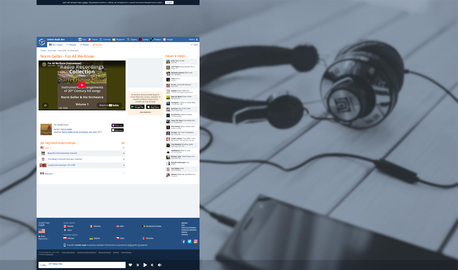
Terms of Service (121, 111)
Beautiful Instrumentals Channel (62, 153)
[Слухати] (168, 61)
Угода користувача (68, 252)
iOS (139, 245)
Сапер (145, 39)
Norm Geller (66, 129)
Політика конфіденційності (86, 252)
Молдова (149, 238)
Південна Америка (189, 230)
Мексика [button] (49, 173)
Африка (184, 223)
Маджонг (120, 39)
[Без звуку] (160, 265)
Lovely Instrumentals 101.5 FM (61, 165)
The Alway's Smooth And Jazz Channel (65, 159)
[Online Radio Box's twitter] (189, 241)
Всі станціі (57, 44)
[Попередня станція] (138, 265)
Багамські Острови (153, 226)
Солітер (107, 39)
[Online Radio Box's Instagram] (196, 241)
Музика (98, 44)
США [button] (47, 148)
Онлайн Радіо (44, 224)
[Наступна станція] (153, 265)
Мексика (97, 226)
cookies (85, 2)
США (195, 44)
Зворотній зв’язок (105, 252)
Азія (183, 225)
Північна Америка (188, 227)
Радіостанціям (126, 252)
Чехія (122, 238)
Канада (70, 226)
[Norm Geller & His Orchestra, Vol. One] (46, 129)
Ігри (84, 39)
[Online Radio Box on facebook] (183, 241)
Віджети (116, 252)
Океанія (184, 234)
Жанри (86, 44)
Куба (122, 226)
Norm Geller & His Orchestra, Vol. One (79, 132)
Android (131, 245)
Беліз (70, 230)
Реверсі (157, 39)
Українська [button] (43, 239)
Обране (72, 44)
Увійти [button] (192, 39)
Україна (97, 238)
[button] (145, 265)
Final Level (49, 254)
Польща (71, 238)
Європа (184, 232)
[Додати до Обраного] (130, 265)
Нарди (170, 39)
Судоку (134, 39)
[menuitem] (55, 44)
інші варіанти (145, 112)
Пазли (95, 39)
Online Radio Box (56, 39)
